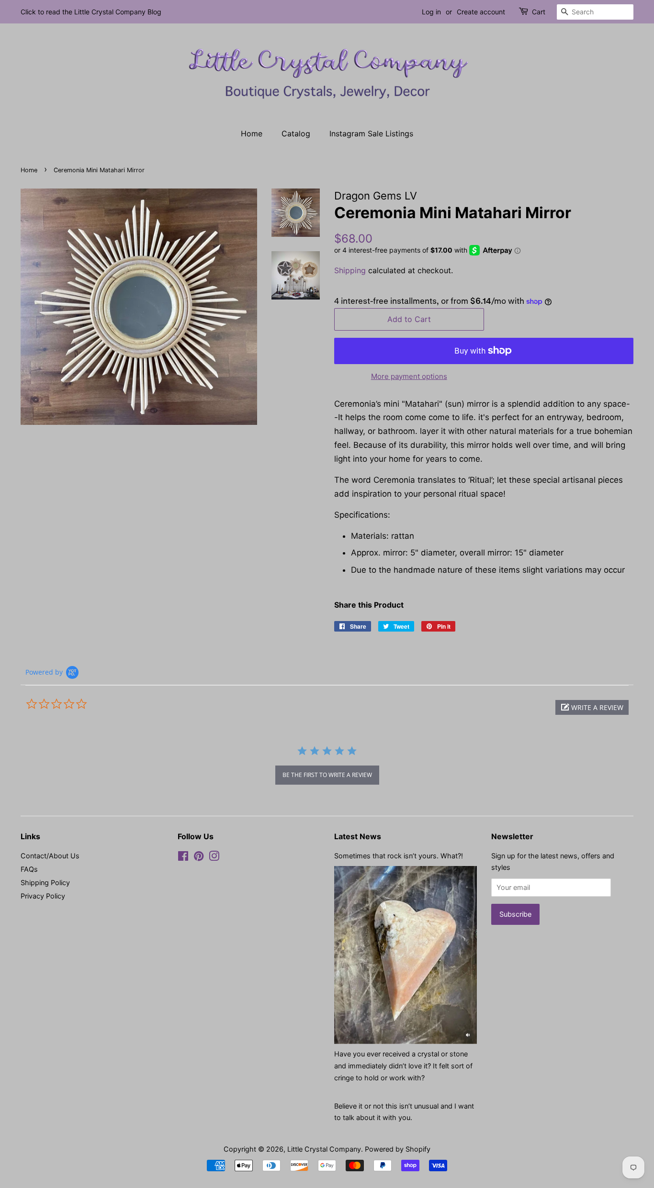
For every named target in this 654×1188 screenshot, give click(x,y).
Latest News (357, 836)
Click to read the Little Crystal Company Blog (91, 12)
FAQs (29, 869)
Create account (481, 12)
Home (251, 133)
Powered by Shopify (397, 1149)
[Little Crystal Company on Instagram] (214, 858)
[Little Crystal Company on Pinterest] (198, 858)
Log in (431, 12)
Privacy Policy (43, 896)
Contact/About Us (50, 856)
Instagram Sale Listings (371, 133)
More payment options (409, 376)
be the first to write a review (327, 775)
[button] (592, 707)
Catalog (296, 133)
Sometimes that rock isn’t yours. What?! (398, 856)
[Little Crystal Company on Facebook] (183, 858)
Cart (538, 12)
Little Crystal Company (324, 1149)
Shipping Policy (45, 882)
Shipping (350, 270)
